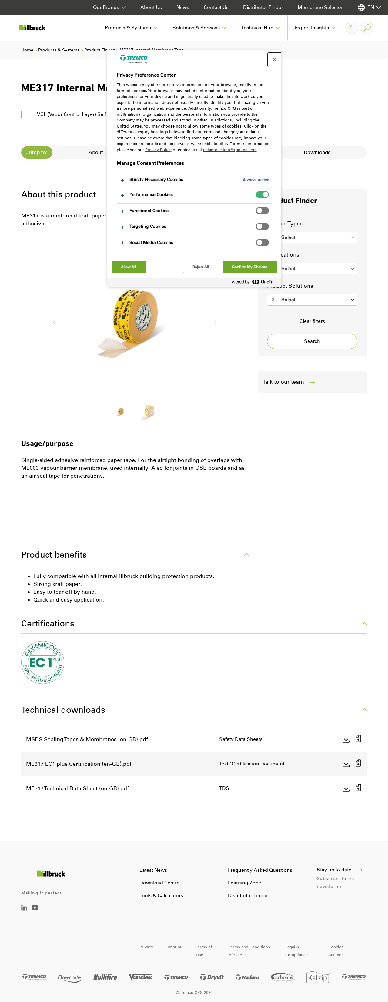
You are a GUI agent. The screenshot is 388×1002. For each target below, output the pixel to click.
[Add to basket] (358, 739)
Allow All (128, 267)
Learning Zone (244, 883)
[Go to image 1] (148, 412)
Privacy (146, 947)
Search (312, 341)
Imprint (174, 947)
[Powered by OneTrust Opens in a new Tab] (255, 283)
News (182, 7)
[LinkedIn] (24, 909)
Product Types (285, 223)
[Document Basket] (352, 28)
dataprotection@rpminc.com (230, 150)
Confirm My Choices (249, 267)
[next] (213, 323)
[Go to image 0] (121, 412)
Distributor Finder (263, 7)
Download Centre (159, 883)
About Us (151, 7)
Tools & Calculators (161, 895)
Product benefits (54, 554)
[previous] (56, 323)
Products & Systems (58, 50)
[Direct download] (346, 739)
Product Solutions (290, 286)
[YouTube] (35, 912)
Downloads (317, 152)
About (96, 152)
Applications (283, 254)
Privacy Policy (158, 150)
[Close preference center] (274, 59)
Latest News (153, 870)
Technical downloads (63, 710)
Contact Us (216, 7)
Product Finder (99, 50)
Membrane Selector (320, 7)
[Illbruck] (36, 27)
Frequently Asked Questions (260, 870)
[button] (131, 28)
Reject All (200, 267)
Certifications (47, 623)
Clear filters (312, 321)
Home (27, 50)
